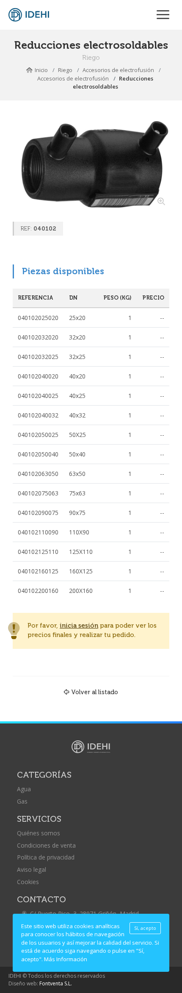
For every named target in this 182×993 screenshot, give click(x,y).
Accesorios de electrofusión (118, 70)
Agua (24, 789)
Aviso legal (31, 869)
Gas (22, 801)
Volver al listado (94, 692)
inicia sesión (79, 625)
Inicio (41, 70)
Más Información (65, 959)
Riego (65, 70)
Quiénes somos (38, 833)
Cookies (28, 882)
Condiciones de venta (46, 845)
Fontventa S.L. (55, 983)
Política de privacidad (45, 857)
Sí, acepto (145, 928)
